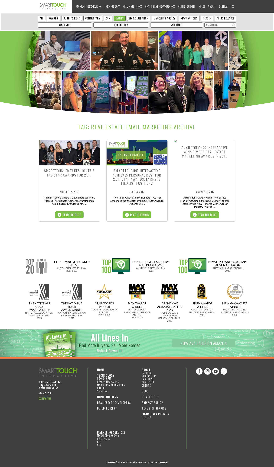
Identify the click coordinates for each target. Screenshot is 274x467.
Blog (202, 6)
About (212, 6)
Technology (112, 6)
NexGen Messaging (108, 382)
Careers (147, 373)
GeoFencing (104, 439)
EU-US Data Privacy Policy (155, 415)
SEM (99, 445)
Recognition (149, 376)
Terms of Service (154, 408)
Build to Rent (187, 6)
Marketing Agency (164, 18)
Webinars (176, 25)
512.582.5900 (45, 393)
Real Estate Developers (160, 6)
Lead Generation (138, 18)
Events (120, 18)
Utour (101, 388)
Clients (146, 385)
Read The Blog (72, 214)
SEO (99, 442)
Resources (65, 25)
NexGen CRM (104, 378)
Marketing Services (88, 6)
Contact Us (226, 6)
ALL (41, 18)
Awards (53, 18)
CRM (108, 18)
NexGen (207, 18)
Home (100, 370)
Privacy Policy (152, 403)
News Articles (189, 18)
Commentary (92, 18)
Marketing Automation (111, 385)
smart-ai (102, 391)
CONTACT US (45, 399)
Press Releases (225, 18)
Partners (147, 379)
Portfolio (148, 382)
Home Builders (132, 6)
